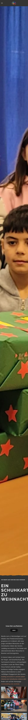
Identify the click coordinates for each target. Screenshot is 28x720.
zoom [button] (14, 692)
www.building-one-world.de (10, 684)
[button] (2, 3)
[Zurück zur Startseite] (14, 3)
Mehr (14, 630)
